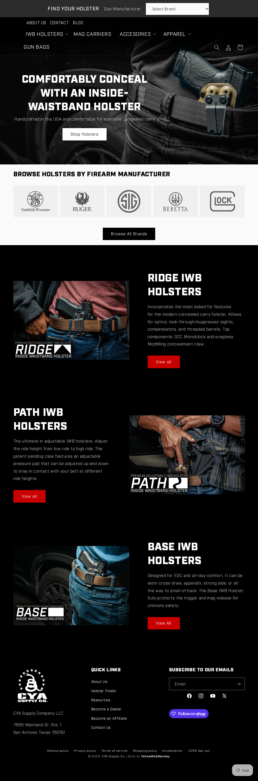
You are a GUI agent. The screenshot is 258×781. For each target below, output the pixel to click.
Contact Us (101, 727)
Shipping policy (145, 750)
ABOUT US (36, 22)
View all (163, 361)
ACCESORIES (135, 34)
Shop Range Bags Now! (173, 106)
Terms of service (114, 750)
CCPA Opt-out (199, 750)
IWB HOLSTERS (44, 34)
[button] (45, 33)
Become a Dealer (106, 709)
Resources (101, 700)
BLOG (78, 22)
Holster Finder (104, 690)
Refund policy (58, 750)
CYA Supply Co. (114, 756)
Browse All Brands (129, 233)
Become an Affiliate (109, 718)
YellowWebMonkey (155, 756)
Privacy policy (85, 750)
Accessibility (172, 750)
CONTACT (59, 22)
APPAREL (174, 34)
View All (163, 623)
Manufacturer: (123, 8)
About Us (99, 681)
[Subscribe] (238, 684)
